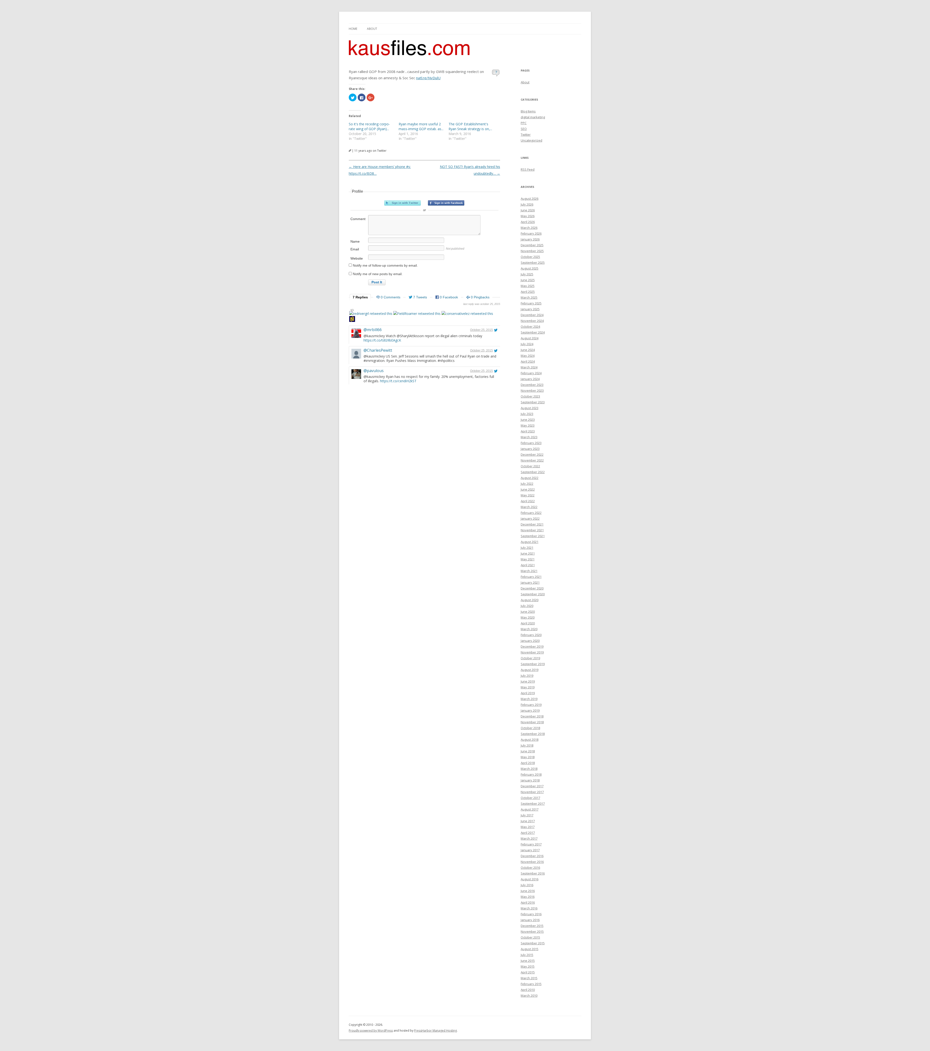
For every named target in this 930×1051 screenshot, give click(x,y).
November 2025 (532, 251)
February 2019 (531, 704)
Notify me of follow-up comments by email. (385, 265)
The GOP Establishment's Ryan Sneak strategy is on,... (470, 126)
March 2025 (529, 297)
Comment (357, 219)
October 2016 (530, 867)
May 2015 (528, 966)
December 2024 (532, 315)
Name (355, 241)
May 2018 (528, 757)
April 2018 (528, 763)
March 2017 (529, 838)
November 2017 (532, 792)
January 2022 (530, 518)
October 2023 (530, 396)
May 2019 (528, 687)
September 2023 (533, 402)
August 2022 (529, 478)
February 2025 (531, 303)
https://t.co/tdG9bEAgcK (382, 340)
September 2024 (533, 332)
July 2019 (527, 675)
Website (356, 258)
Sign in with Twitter (402, 203)
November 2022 (532, 460)
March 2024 (529, 367)
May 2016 (528, 896)
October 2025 (530, 257)
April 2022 (528, 501)
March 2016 (529, 908)
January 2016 (530, 920)
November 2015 (532, 931)
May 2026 (528, 216)
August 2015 (529, 949)
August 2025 (529, 268)
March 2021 (529, 571)
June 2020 (528, 611)
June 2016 (528, 891)
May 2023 (528, 425)
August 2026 (529, 198)
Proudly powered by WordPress (371, 1030)
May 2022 (528, 495)
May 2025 (528, 286)
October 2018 (530, 728)
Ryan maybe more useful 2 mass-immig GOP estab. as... (421, 126)
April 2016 (528, 902)
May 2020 (528, 617)
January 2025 (530, 309)
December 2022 (532, 454)
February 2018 (531, 774)
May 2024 (528, 355)
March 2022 (529, 507)
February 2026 (531, 233)
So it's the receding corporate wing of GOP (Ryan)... (369, 126)
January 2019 (530, 710)
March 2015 (529, 978)
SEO (524, 129)
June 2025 (528, 280)
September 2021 (533, 536)
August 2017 (529, 809)
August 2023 (529, 408)
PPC (524, 123)
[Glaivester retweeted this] (352, 319)
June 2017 (528, 821)
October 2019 (530, 658)
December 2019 (532, 646)
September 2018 (533, 734)
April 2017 (528, 832)
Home (353, 29)
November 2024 (532, 320)
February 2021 (531, 576)
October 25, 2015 (481, 330)
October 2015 (530, 937)
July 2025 (527, 274)
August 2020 (529, 600)
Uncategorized (531, 140)
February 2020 (531, 635)
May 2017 (528, 827)
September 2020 (533, 594)
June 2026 (528, 210)
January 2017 (530, 850)
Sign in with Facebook (446, 203)
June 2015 (528, 960)
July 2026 (527, 204)
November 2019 (532, 652)
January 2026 (530, 239)
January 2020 (530, 640)
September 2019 (533, 664)
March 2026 (529, 227)
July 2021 (527, 547)
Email (354, 249)
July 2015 (527, 955)
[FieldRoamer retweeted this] (417, 313)
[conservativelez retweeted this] (467, 313)
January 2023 (530, 448)
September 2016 (533, 873)
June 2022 (528, 489)
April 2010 (528, 989)
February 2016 (531, 914)
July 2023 (527, 414)
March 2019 (529, 699)
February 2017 (531, 844)
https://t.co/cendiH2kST (398, 381)
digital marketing (533, 117)
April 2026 (528, 222)
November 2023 (532, 390)
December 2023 (532, 384)
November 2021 (532, 530)
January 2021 (530, 582)
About (372, 29)
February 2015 (531, 984)
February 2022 (531, 512)
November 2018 (532, 722)
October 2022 (530, 466)
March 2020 (529, 629)
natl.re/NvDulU (428, 77)
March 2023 (529, 437)
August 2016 (529, 879)
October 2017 (530, 798)
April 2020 (528, 623)
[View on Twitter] (496, 330)
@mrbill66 (373, 329)
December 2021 (532, 524)
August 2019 (529, 670)
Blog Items (528, 111)
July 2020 (527, 606)
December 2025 (532, 245)
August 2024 (529, 338)
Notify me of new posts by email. (378, 274)
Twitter (526, 134)
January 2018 (530, 780)
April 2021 (528, 565)
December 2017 (532, 786)
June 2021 (528, 553)
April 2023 (528, 431)
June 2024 (528, 350)
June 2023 (528, 419)
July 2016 (527, 885)
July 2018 (527, 745)
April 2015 (528, 972)
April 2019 (528, 693)
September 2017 (533, 803)
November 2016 (532, 862)
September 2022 (533, 472)
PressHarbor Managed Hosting (435, 1030)
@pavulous (374, 370)
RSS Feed (528, 169)
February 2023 (531, 443)
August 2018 (529, 739)
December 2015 (532, 926)
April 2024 (528, 361)
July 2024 (527, 344)
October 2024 (530, 326)
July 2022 (527, 483)
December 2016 (532, 856)
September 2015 (533, 943)
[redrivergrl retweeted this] (371, 313)
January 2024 (530, 379)
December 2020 (532, 588)
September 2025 (533, 262)
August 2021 (529, 542)
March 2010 (529, 995)
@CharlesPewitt (378, 350)
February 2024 (531, 373)
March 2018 (529, 768)
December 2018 (532, 716)
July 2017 (527, 815)
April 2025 (528, 291)
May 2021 (528, 559)
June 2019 (528, 681)
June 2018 (528, 751)
